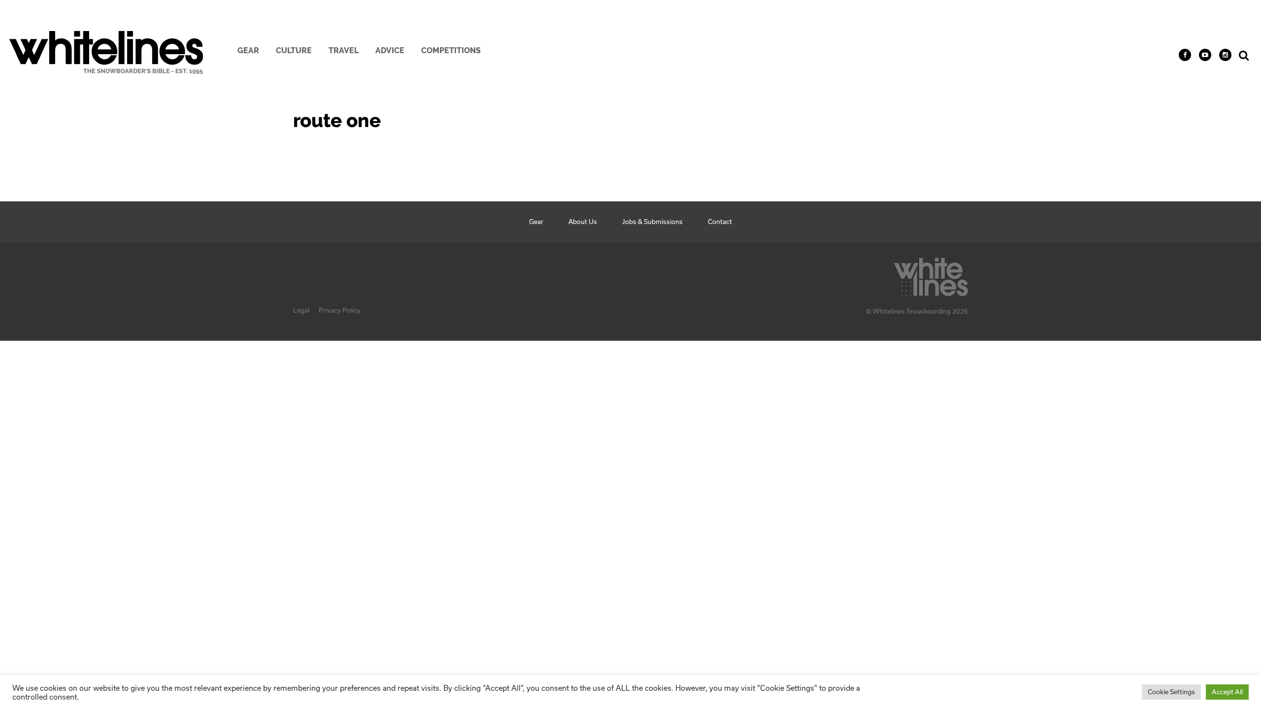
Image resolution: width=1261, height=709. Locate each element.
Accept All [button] (1227, 692)
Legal (301, 310)
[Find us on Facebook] (1185, 55)
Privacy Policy (340, 310)
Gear (248, 50)
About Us (582, 222)
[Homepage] (931, 274)
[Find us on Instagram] (1225, 55)
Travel (344, 50)
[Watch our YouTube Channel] (1205, 55)
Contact (720, 222)
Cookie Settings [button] (1171, 692)
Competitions (451, 50)
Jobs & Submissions (652, 222)
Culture (294, 50)
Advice (389, 50)
